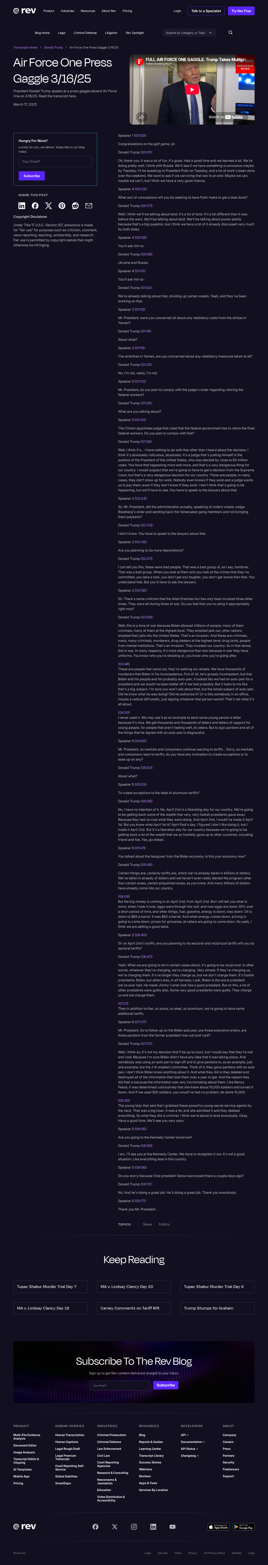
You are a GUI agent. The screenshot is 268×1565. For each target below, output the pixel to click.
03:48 (124, 664)
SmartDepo (63, 1483)
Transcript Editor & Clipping (26, 1460)
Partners (228, 1455)
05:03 (140, 784)
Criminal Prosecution (111, 1435)
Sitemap (236, 1553)
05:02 (146, 768)
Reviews (145, 1476)
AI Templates (22, 1469)
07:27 (140, 1022)
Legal (61, 32)
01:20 (146, 365)
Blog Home (42, 32)
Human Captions (66, 1442)
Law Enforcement (109, 1448)
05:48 (146, 865)
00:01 (146, 152)
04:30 (124, 712)
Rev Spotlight (135, 32)
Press (227, 1448)
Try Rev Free (241, 11)
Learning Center (150, 1448)
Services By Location (153, 1490)
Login (251, 1553)
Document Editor (24, 1445)
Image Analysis (24, 1452)
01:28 (146, 403)
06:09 (124, 896)
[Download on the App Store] (218, 1527)
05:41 (140, 848)
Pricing (18, 1483)
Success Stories (150, 1462)
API (185, 1435)
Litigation (111, 32)
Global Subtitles (66, 1476)
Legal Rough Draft (67, 1448)
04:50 (140, 741)
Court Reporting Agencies (108, 1464)
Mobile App (21, 1476)
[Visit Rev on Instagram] (134, 1527)
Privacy (192, 1553)
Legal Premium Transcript (65, 1457)
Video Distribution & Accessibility (111, 1498)
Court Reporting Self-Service (69, 1467)
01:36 (146, 441)
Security (228, 1462)
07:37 (146, 1044)
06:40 (140, 935)
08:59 (146, 1146)
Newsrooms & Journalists (107, 1481)
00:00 (139, 135)
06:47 (146, 957)
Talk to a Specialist (206, 11)
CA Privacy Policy (214, 1553)
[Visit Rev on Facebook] (95, 1527)
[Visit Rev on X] (115, 1527)
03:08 (146, 617)
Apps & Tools (148, 1483)
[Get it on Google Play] (244, 1527)
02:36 (140, 542)
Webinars (145, 1469)
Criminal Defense (85, 32)
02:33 (146, 525)
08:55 (140, 1129)
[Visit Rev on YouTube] (172, 1527)
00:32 (140, 189)
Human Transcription (69, 1435)
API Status (189, 1448)
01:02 (146, 288)
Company (229, 1435)
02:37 (146, 559)
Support (228, 1476)
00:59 (140, 237)
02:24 (140, 498)
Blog (142, 1435)
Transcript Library (151, 1455)
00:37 (146, 206)
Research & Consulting (112, 1472)
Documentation (193, 1442)
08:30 (124, 1100)
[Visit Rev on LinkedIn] (153, 1527)
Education (104, 1490)
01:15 (139, 348)
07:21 (123, 1003)
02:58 (140, 590)
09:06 (140, 1167)
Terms (178, 1553)
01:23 (140, 381)
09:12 (146, 1184)
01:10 (140, 309)
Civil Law (103, 1455)
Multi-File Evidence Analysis (26, 1436)
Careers (228, 1442)
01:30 (140, 420)
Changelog (190, 1455)
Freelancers (231, 1469)
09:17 (140, 1201)
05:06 (146, 801)
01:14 (145, 331)
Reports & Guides (151, 1442)
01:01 (140, 271)
